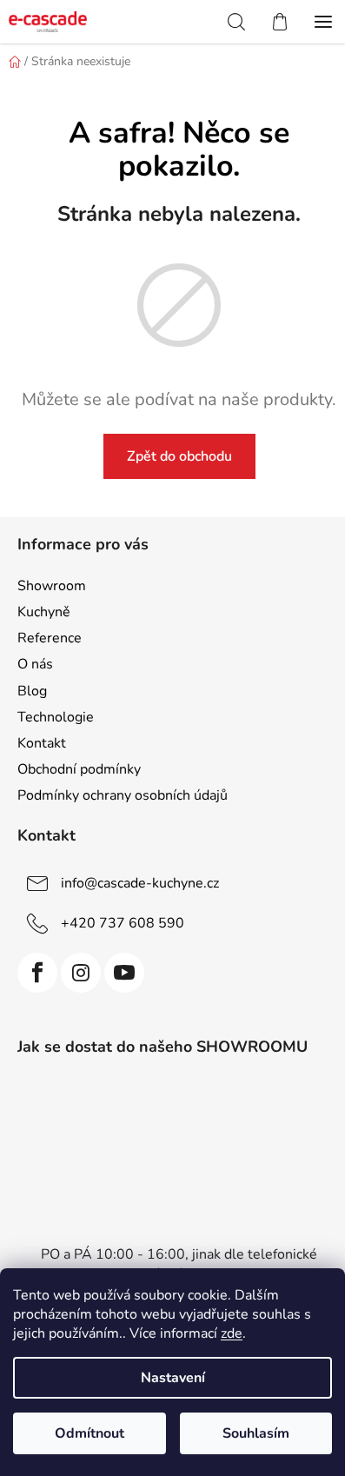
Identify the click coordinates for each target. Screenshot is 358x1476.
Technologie (55, 717)
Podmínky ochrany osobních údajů (122, 795)
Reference (49, 638)
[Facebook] (37, 973)
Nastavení (173, 1377)
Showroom (51, 585)
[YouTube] (124, 973)
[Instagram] (81, 973)
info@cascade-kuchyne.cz (140, 883)
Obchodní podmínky (79, 769)
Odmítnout (89, 1433)
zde (231, 1333)
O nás (35, 664)
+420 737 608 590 (122, 923)
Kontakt (41, 743)
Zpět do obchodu (179, 456)
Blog (32, 691)
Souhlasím (255, 1433)
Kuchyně (43, 612)
